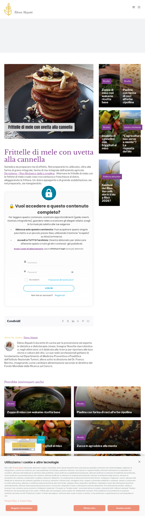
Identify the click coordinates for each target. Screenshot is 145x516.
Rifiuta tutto (89, 508)
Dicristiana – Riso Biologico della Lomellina (29, 173)
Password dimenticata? (61, 279)
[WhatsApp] (78, 321)
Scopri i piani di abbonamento (28, 249)
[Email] (88, 321)
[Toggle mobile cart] (133, 7)
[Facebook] (62, 321)
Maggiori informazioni (21, 508)
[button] (139, 461)
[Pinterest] (83, 321)
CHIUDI (41, 440)
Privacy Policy (11, 501)
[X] (68, 321)
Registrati (60, 295)
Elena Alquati (31, 337)
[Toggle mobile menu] (139, 7)
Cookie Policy (26, 501)
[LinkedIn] (73, 321)
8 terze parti (18, 468)
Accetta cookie (123, 508)
